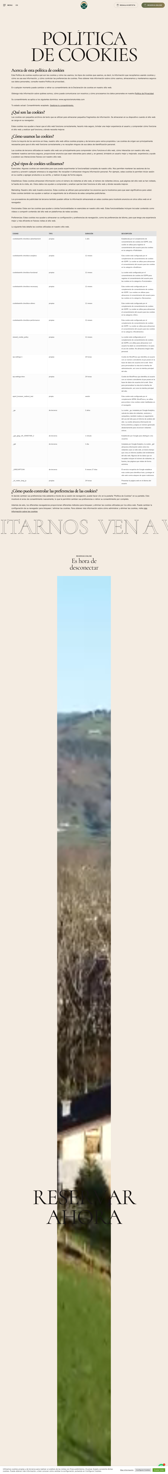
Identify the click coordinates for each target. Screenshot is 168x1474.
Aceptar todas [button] (159, 1470)
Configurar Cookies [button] (143, 1470)
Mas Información (127, 1470)
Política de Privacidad (144, 93)
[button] (8, 5)
